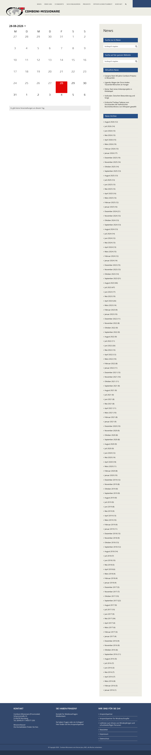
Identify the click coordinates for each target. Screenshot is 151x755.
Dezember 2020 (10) (112, 426)
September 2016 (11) (113, 654)
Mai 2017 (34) (110, 618)
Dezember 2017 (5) (112, 587)
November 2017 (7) (112, 591)
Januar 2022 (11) (111, 368)
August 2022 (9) (111, 337)
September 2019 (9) (112, 493)
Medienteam (61, 716)
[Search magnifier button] (136, 46)
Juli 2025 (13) (110, 180)
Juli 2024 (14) (110, 234)
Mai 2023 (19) (110, 296)
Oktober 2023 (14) (112, 274)
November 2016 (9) (112, 645)
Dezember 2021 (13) (112, 372)
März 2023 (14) (110, 305)
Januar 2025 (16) (111, 207)
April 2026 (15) (110, 140)
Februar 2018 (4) (111, 578)
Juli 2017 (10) (110, 609)
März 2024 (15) (110, 251)
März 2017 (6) (110, 627)
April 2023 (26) (110, 301)
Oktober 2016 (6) (111, 650)
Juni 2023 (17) (110, 292)
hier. (37, 727)
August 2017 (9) (111, 605)
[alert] (50, 108)
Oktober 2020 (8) (111, 435)
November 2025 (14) (112, 162)
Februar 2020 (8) (111, 471)
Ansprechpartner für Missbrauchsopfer (114, 718)
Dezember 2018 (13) (112, 533)
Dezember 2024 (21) (112, 211)
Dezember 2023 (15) (112, 265)
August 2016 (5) (111, 659)
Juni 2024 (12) (110, 238)
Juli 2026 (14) (110, 126)
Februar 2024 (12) (111, 256)
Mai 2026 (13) (110, 135)
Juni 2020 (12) (110, 453)
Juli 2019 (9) (109, 502)
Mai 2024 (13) (110, 243)
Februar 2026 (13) (111, 149)
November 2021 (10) (112, 377)
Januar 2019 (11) (111, 529)
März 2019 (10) (110, 520)
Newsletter (104, 730)
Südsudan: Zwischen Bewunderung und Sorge (120, 97)
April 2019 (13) (110, 515)
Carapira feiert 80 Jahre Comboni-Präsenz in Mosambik (120, 77)
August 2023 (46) (111, 283)
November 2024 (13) (112, 216)
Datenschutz (104, 739)
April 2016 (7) (110, 677)
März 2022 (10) (110, 359)
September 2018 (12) (113, 547)
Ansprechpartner (77, 724)
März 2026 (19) (110, 144)
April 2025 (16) (110, 193)
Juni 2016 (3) (109, 668)
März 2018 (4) (110, 574)
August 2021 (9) (111, 390)
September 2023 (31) (113, 278)
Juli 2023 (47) (110, 287)
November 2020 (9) (112, 430)
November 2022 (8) (112, 323)
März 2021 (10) (110, 413)
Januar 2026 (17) (111, 153)
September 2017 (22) (113, 600)
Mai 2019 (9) (109, 511)
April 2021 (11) (110, 408)
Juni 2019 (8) (109, 507)
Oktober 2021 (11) (112, 381)
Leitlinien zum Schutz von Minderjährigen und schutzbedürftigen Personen (117, 724)
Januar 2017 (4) (110, 636)
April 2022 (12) (110, 354)
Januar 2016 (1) (110, 690)
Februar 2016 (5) (111, 686)
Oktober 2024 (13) (112, 220)
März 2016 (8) (110, 681)
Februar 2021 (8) (111, 417)
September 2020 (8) (112, 439)
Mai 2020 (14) (110, 457)
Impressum (104, 734)
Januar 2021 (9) (110, 421)
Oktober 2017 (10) (112, 596)
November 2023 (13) (112, 269)
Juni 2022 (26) (110, 345)
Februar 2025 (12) (111, 202)
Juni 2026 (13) (110, 131)
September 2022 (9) (112, 332)
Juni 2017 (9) (109, 614)
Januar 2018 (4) (110, 583)
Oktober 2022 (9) (111, 328)
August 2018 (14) (111, 551)
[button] (126, 3)
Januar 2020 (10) (111, 475)
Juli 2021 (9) (109, 395)
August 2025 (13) (111, 175)
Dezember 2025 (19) (112, 158)
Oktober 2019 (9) (111, 489)
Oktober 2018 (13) (112, 542)
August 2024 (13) (111, 229)
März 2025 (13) (110, 198)
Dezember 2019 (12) (112, 480)
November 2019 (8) (112, 484)
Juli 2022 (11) (110, 341)
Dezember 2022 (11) (112, 319)
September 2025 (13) (113, 171)
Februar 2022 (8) (111, 363)
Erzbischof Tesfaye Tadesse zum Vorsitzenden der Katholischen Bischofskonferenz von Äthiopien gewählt (120, 104)
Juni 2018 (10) (110, 560)
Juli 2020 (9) (109, 448)
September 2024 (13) (113, 225)
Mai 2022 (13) (110, 350)
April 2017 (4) (110, 623)
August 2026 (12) (111, 122)
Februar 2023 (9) (111, 310)
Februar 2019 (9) (111, 524)
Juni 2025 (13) (110, 184)
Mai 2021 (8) (109, 404)
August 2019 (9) (111, 498)
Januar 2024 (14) (111, 260)
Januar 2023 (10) (111, 314)
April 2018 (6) (110, 569)
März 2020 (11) (110, 466)
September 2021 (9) (112, 386)
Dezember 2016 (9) (112, 641)
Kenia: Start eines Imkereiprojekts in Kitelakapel (118, 90)
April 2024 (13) (110, 247)
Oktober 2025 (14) (112, 166)
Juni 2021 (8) (109, 399)
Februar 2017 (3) (111, 632)
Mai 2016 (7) (109, 672)
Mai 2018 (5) (109, 565)
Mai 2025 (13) (110, 189)
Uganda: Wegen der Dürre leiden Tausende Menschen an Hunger (117, 83)
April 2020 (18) (110, 462)
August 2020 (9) (111, 444)
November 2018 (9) (112, 538)
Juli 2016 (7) (109, 663)
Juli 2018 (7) (109, 556)
